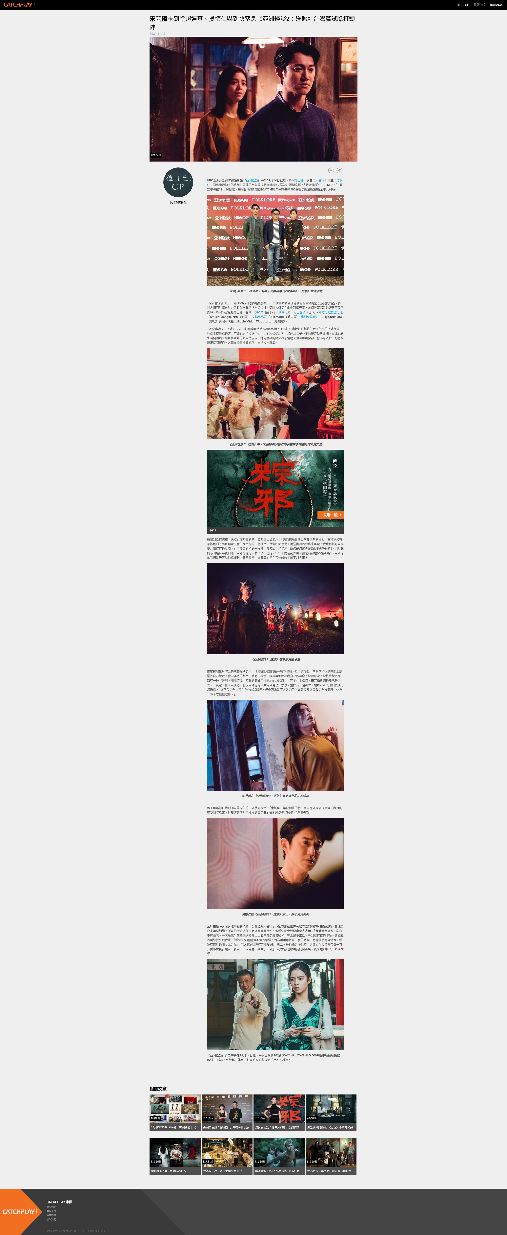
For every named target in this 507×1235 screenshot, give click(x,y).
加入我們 (51, 1219)
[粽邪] (275, 492)
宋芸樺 (319, 180)
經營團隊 (51, 1215)
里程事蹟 (51, 1211)
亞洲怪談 (252, 180)
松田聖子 (299, 312)
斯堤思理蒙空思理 (331, 312)
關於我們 (51, 1207)
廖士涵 (299, 180)
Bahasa (496, 5)
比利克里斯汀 (310, 317)
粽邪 (259, 312)
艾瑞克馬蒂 (259, 317)
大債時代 (281, 312)
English (462, 5)
